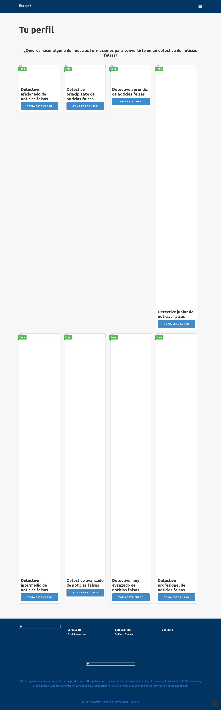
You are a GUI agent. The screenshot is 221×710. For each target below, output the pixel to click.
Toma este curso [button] (39, 106)
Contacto (167, 629)
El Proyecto (75, 629)
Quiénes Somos (124, 634)
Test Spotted (123, 629)
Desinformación (77, 634)
